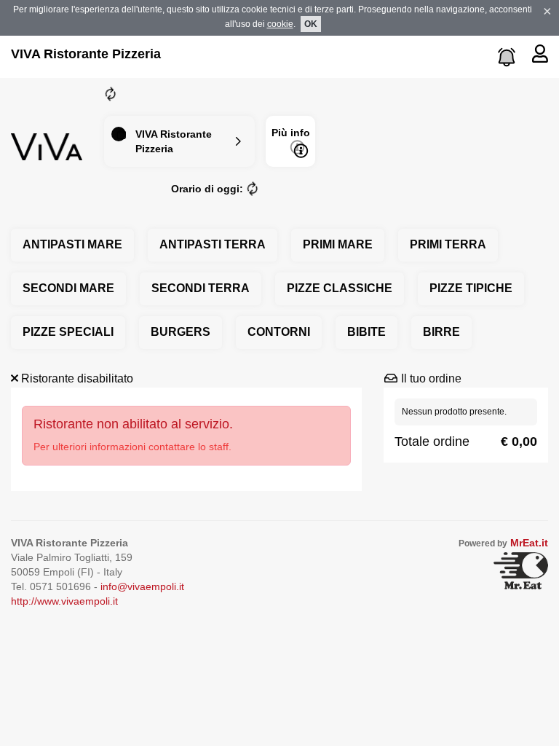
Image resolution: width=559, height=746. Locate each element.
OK (310, 24)
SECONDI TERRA (200, 288)
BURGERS (180, 332)
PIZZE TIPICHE (470, 288)
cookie (280, 24)
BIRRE (441, 332)
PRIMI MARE (338, 244)
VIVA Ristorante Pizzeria (86, 54)
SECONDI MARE (68, 288)
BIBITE (366, 332)
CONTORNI (278, 332)
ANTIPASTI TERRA (212, 244)
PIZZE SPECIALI (68, 332)
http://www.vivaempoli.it (64, 601)
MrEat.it (529, 543)
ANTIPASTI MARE (72, 244)
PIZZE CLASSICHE (339, 288)
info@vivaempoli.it (142, 586)
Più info (290, 132)
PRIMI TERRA (448, 244)
